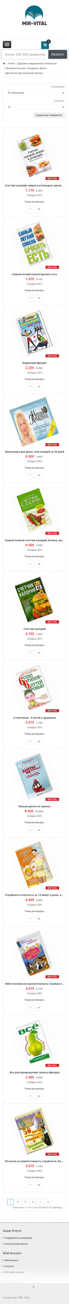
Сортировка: (58, 86)
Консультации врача (16, 1244)
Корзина (9, 1266)
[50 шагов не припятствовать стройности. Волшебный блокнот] (34, 1130)
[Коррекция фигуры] (34, 332)
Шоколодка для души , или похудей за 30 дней (34, 451)
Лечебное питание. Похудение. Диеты (26, 68)
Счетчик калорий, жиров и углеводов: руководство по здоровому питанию (34, 185)
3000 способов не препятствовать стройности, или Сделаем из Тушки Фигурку (34, 983)
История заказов (14, 1272)
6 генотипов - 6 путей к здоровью (34, 717)
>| (48, 1201)
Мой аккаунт (12, 1260)
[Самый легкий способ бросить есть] (34, 244)
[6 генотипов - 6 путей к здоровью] (34, 687)
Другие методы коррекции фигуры (24, 73)
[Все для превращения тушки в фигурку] (34, 1042)
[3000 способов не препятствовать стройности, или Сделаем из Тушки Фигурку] (34, 953)
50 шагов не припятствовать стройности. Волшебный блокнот (34, 1161)
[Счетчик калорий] (34, 598)
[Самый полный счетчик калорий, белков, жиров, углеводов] (34, 510)
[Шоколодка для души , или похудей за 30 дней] (34, 421)
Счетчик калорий (35, 629)
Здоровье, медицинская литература (37, 63)
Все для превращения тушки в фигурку (35, 1072)
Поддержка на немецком (18, 1238)
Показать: (59, 101)
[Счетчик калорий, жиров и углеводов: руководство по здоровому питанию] (34, 155)
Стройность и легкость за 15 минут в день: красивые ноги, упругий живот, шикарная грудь (34, 895)
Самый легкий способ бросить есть (34, 274)
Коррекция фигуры (34, 363)
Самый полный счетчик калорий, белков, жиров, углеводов (34, 540)
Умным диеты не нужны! (34, 806)
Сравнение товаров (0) (49, 115)
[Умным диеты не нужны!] (34, 776)
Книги (11, 63)
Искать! (57, 54)
